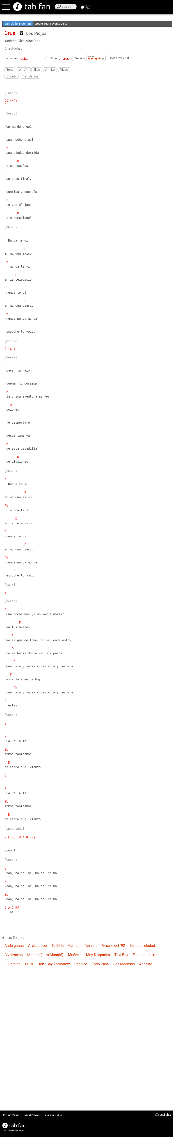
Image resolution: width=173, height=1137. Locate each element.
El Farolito (12, 964)
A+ (26, 69)
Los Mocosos (124, 964)
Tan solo (91, 945)
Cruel (29, 964)
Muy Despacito (98, 955)
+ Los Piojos (13, 937)
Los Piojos (36, 33)
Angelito (145, 964)
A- (20, 69)
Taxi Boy (121, 955)
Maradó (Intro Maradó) (45, 955)
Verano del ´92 (113, 945)
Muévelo (75, 955)
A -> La (50, 69)
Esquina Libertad (146, 955)
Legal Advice (32, 1115)
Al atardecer (37, 945)
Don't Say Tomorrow (54, 964)
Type (53, 58)
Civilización (14, 955)
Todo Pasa (100, 964)
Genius (73, 945)
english (164, 1114)
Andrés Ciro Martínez (22, 41)
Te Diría (58, 945)
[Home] (31, 6)
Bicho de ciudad (142, 945)
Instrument (11, 58)
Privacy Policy (11, 1115)
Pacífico (80, 964)
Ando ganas (14, 945)
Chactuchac (13, 48)
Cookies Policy (53, 1115)
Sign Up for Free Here (18, 23)
